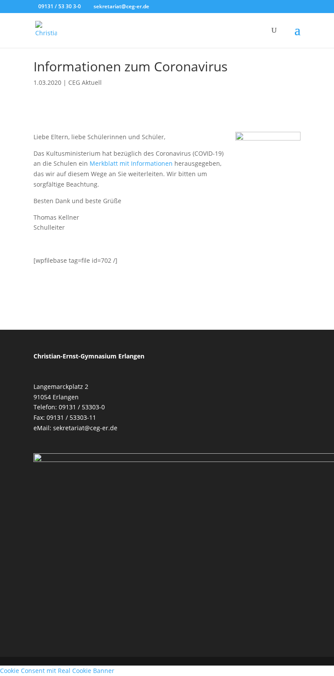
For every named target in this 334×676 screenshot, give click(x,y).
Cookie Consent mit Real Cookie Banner (57, 670)
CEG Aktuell (85, 82)
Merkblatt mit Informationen (131, 163)
